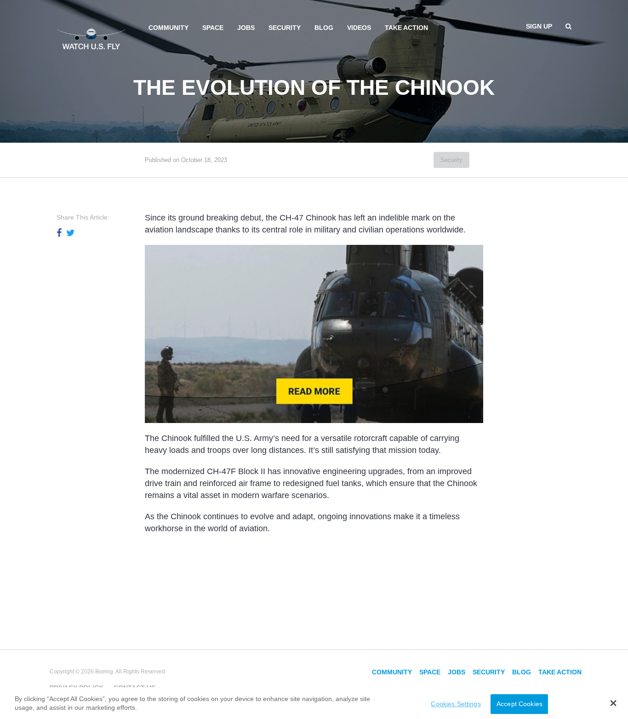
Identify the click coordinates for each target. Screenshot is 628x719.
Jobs (246, 27)
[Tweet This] (70, 233)
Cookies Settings (455, 703)
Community (168, 27)
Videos (359, 27)
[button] (614, 703)
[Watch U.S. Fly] (91, 36)
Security (284, 27)
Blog (323, 27)
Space (212, 27)
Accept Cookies (519, 703)
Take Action (406, 27)
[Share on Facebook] (59, 233)
